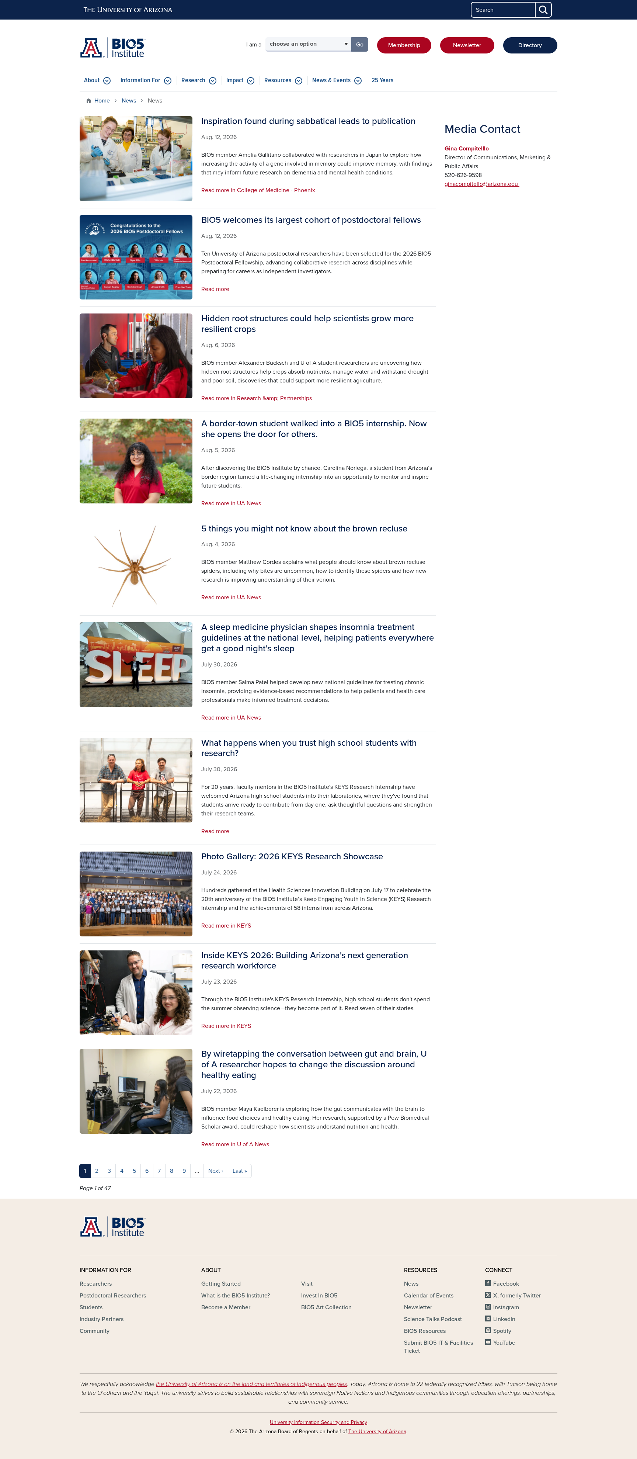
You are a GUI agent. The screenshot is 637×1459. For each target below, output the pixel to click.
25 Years (382, 80)
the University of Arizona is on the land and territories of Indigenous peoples (251, 1384)
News (129, 100)
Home (102, 100)
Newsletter (467, 45)
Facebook (506, 1284)
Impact (234, 80)
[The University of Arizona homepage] (128, 10)
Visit (307, 1284)
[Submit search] (544, 10)
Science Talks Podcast (433, 1319)
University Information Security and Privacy (318, 1422)
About (92, 80)
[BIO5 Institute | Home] (113, 47)
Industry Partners (101, 1319)
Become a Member (225, 1307)
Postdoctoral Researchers (113, 1295)
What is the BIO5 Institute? (235, 1295)
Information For (140, 80)
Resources (277, 80)
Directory (530, 45)
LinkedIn (504, 1319)
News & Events (331, 80)
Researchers (96, 1284)
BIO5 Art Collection (326, 1307)
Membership (404, 45)
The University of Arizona (377, 1431)
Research (193, 80)
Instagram (506, 1307)
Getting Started (221, 1284)
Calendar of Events (428, 1295)
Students (91, 1307)
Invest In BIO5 (319, 1295)
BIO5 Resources (425, 1331)
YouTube (504, 1343)
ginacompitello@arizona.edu (482, 184)
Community (94, 1331)
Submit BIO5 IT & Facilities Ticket (438, 1347)
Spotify (502, 1331)
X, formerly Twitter (517, 1295)
